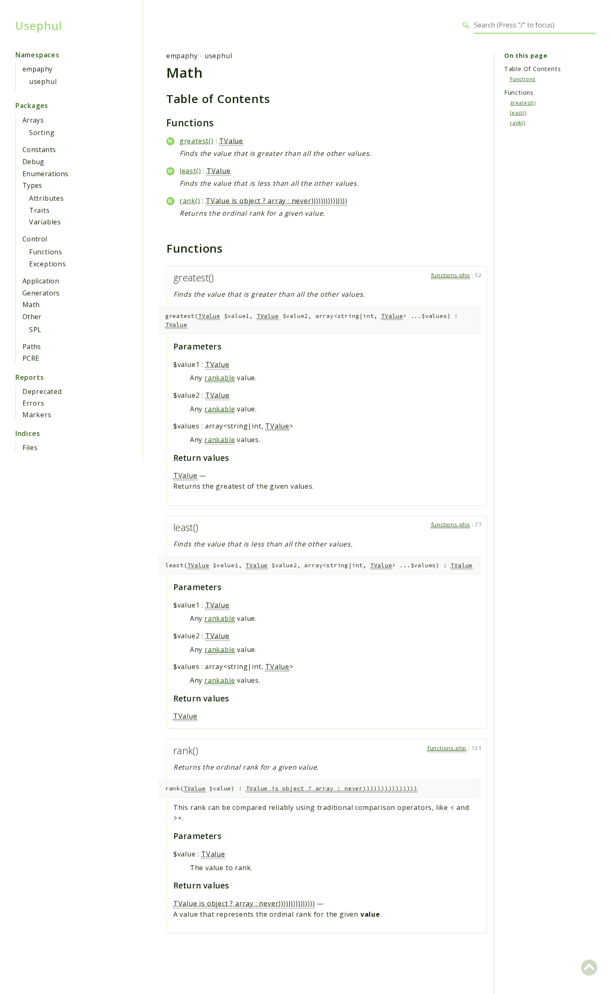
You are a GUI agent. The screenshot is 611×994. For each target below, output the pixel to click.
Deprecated (42, 391)
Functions (45, 251)
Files (30, 447)
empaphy (37, 69)
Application (40, 280)
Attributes (46, 198)
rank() (190, 200)
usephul (43, 81)
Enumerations (45, 173)
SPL (35, 329)
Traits (39, 210)
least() (190, 170)
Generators (41, 293)
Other (32, 316)
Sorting (42, 132)
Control (34, 239)
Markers (37, 414)
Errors (33, 403)
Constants (39, 149)
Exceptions (47, 263)
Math (31, 304)
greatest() (197, 140)
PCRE (30, 358)
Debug (33, 161)
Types (32, 185)
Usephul (38, 25)
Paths (31, 346)
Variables (45, 221)
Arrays (33, 120)
